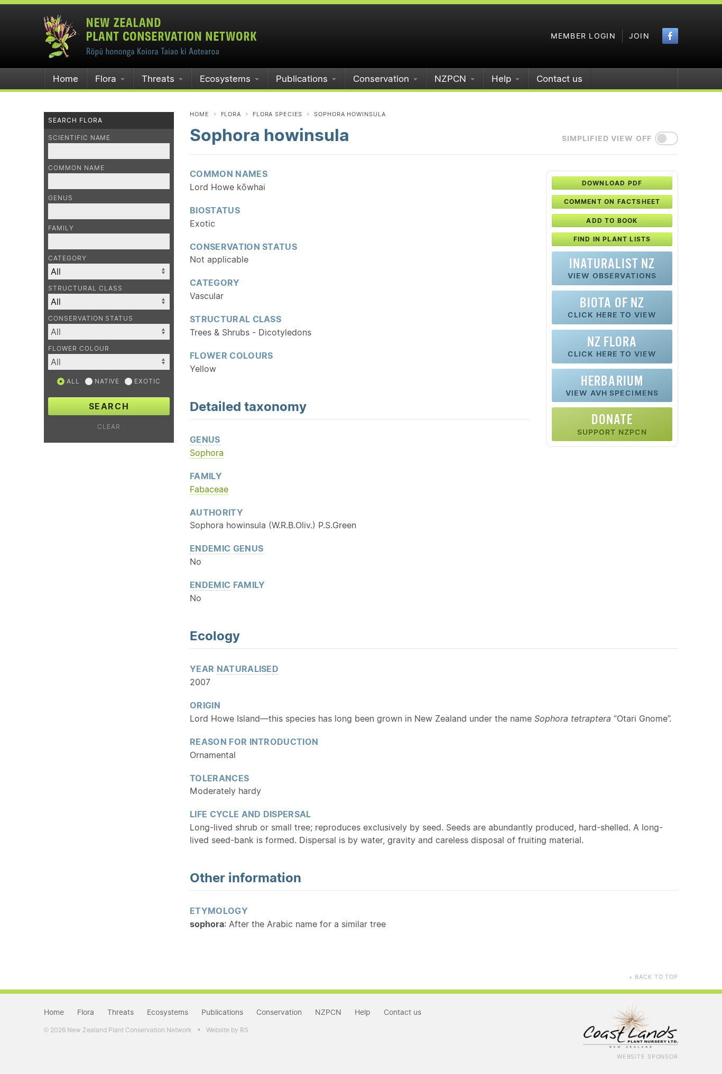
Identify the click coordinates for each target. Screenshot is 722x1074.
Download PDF (612, 183)
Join (639, 36)
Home (65, 79)
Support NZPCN (612, 424)
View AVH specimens (612, 385)
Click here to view (612, 307)
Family (61, 228)
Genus (60, 198)
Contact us (559, 79)
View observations (612, 268)
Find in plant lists (612, 239)
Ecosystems (225, 79)
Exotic (146, 381)
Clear (109, 427)
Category (67, 258)
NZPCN (450, 79)
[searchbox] (103, 331)
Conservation (381, 79)
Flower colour (78, 348)
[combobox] (109, 332)
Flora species (277, 114)
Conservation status (90, 318)
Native (106, 381)
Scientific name (79, 138)
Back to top (653, 976)
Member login (583, 36)
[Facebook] (670, 36)
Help (501, 79)
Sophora (207, 452)
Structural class (85, 288)
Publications (302, 79)
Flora (105, 79)
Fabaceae (209, 489)
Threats (158, 79)
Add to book (611, 221)
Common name (76, 168)
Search (109, 406)
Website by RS (227, 1030)
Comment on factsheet (612, 202)
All (72, 381)
